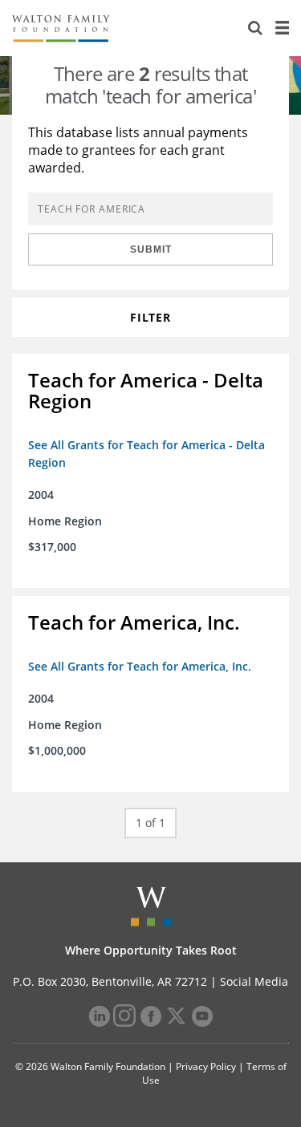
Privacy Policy (206, 1066)
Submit (151, 249)
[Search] (255, 28)
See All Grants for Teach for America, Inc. (139, 666)
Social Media (254, 981)
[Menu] (282, 28)
